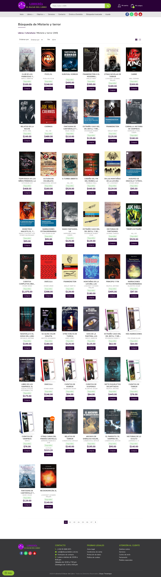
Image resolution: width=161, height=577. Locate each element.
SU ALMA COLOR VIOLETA (48, 335)
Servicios (122, 552)
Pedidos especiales (126, 560)
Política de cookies (93, 557)
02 (70, 522)
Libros (29, 14)
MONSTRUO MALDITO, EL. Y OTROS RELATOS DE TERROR (27, 230)
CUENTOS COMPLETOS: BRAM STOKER (27, 283)
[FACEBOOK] (127, 14)
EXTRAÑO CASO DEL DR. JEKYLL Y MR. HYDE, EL (91, 127)
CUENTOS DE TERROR (134, 385)
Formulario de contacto (66, 555)
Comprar (27, 88)
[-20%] (48, 425)
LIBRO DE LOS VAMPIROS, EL (27, 385)
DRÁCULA (48, 282)
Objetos (40, 14)
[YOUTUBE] (140, 14)
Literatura (31, 33)
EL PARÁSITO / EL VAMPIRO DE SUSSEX (112, 437)
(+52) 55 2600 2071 (64, 549)
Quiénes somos (124, 549)
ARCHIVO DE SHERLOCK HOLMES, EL (91, 437)
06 (87, 522)
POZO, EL (48, 74)
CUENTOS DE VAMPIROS (27, 437)
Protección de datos (94, 555)
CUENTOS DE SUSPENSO (91, 385)
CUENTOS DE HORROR (70, 385)
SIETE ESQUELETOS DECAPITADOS (112, 385)
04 (79, 522)
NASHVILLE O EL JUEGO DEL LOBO (27, 335)
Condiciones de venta (94, 552)
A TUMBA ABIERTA (70, 179)
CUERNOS (48, 126)
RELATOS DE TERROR (70, 437)
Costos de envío (124, 555)
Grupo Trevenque (105, 574)
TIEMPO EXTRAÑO (133, 229)
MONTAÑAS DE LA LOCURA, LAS (91, 283)
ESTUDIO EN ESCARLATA (48, 180)
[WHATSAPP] (131, 14)
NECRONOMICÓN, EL (48, 491)
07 (91, 522)
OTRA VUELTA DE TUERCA (70, 335)
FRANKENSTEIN (112, 126)
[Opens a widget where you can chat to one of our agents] (8, 573)
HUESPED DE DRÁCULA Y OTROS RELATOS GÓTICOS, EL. (134, 180)
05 (83, 522)
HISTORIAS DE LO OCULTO (134, 437)
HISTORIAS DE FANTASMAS (112, 230)
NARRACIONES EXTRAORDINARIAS (48, 230)
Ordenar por (24, 39)
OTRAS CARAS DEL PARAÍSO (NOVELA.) (48, 437)
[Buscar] (108, 5)
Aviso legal (91, 549)
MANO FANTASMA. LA (70, 230)
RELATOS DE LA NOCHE (27, 127)
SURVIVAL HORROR (70, 74)
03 (74, 522)
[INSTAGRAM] (136, 14)
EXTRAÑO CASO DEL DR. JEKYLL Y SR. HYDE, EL (91, 230)
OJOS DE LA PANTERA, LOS (91, 335)
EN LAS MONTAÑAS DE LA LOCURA (112, 180)
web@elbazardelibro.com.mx (68, 552)
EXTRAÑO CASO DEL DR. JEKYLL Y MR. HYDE (112, 335)
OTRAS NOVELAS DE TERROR (112, 75)
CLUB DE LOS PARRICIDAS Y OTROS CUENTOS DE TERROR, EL (27, 75)
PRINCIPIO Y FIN (112, 282)
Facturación (123, 557)
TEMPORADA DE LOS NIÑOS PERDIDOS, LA (27, 180)
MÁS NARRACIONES (134, 334)
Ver (48, 39)
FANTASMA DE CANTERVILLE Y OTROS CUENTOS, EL (69, 127)
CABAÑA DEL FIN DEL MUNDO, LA (91, 180)
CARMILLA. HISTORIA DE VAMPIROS (133, 127)
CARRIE (134, 74)
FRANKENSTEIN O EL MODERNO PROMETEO (91, 75)
